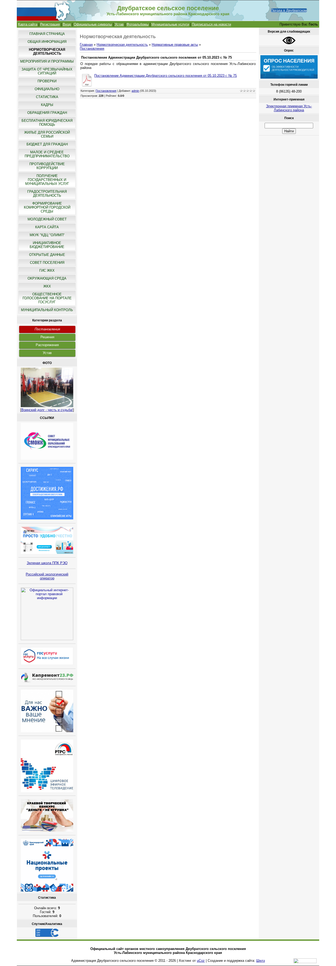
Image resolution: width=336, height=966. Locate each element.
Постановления (47, 329)
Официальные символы (93, 24)
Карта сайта (27, 24)
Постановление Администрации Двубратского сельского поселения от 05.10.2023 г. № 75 (165, 76)
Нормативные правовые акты (175, 45)
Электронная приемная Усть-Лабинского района (289, 108)
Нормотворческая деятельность (122, 45)
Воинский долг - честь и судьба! (47, 410)
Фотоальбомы (138, 24)
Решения (47, 337)
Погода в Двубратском (289, 10)
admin (135, 90)
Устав (119, 24)
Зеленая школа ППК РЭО (47, 563)
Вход (67, 24)
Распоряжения (47, 345)
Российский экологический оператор (47, 576)
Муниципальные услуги (170, 24)
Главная (86, 45)
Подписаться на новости (211, 24)
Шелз (260, 961)
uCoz (201, 961)
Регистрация (50, 24)
